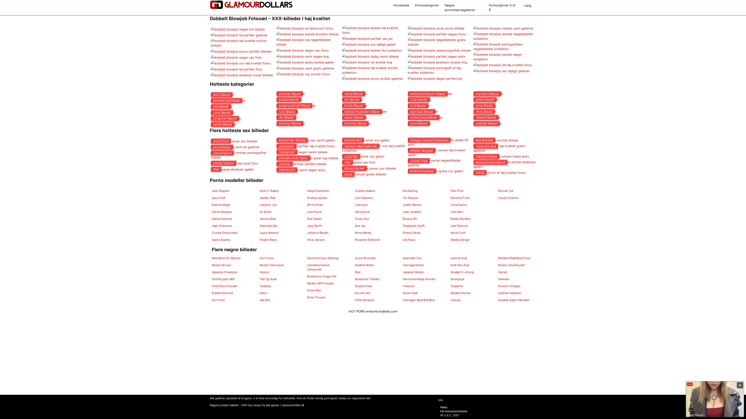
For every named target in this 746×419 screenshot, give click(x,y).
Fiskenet (409, 286)
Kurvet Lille (362, 293)
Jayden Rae (267, 198)
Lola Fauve (314, 212)
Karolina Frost (460, 198)
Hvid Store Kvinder (225, 286)
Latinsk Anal (459, 258)
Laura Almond (269, 233)
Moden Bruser (221, 265)
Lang (527, 5)
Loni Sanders (364, 198)
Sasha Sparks (221, 240)
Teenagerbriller (413, 265)
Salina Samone (222, 219)
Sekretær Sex (412, 258)
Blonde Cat (505, 191)
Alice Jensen (316, 240)
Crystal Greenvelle (224, 233)
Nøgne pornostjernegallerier (460, 7)
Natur (263, 293)
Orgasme (457, 286)
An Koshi (266, 212)
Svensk (456, 300)
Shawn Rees (268, 240)
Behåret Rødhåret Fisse (514, 258)
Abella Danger (460, 240)
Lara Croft (218, 198)
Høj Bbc (265, 300)
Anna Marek (363, 233)
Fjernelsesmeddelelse (453, 411)
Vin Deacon (410, 198)
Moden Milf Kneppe (320, 283)
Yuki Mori (457, 212)
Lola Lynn (361, 205)
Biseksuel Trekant (367, 279)
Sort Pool (218, 300)
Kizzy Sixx (362, 219)
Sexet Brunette (365, 258)
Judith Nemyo (412, 205)
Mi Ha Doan (315, 205)
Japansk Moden (413, 272)
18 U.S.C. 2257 (449, 415)
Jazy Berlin (314, 226)
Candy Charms (508, 198)
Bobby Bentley (461, 219)
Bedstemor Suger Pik (321, 276)
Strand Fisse (363, 286)
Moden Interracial (272, 265)
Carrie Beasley (222, 212)
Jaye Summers (222, 226)
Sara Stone (362, 212)
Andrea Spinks (317, 198)
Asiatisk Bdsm (364, 265)
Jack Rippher (221, 191)
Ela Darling (410, 191)
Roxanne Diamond (367, 240)
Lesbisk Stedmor (509, 293)
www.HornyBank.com (381, 311)
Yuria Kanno (459, 205)
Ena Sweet (314, 219)
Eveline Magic (221, 205)
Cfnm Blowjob (364, 300)
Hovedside (401, 5)
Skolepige (457, 279)
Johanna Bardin (318, 233)
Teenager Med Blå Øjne (419, 300)
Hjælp (443, 407)
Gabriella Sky (269, 226)
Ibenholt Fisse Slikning (322, 258)
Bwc (358, 272)
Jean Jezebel (412, 212)
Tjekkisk (265, 286)
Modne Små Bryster (511, 265)
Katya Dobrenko (318, 191)
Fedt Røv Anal (460, 265)
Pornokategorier (427, 5)
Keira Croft (458, 233)
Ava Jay (360, 226)
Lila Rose (409, 240)
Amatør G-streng (462, 272)
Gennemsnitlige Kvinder (419, 279)
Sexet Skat (410, 293)
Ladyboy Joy (268, 205)
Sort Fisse (267, 258)
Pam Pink (457, 191)
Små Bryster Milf (223, 279)
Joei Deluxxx (459, 226)
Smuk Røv (314, 290)
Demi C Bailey (269, 191)
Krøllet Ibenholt (222, 293)
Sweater (504, 279)
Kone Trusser (316, 297)
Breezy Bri (410, 219)
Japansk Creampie (224, 272)
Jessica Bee (268, 219)
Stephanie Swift (413, 226)
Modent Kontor (461, 293)
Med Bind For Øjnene (226, 258)
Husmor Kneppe (509, 286)
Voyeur (264, 272)
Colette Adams (365, 191)
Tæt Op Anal (268, 279)
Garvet (502, 272)
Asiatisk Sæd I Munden (514, 300)
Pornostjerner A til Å (502, 7)
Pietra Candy (411, 233)
